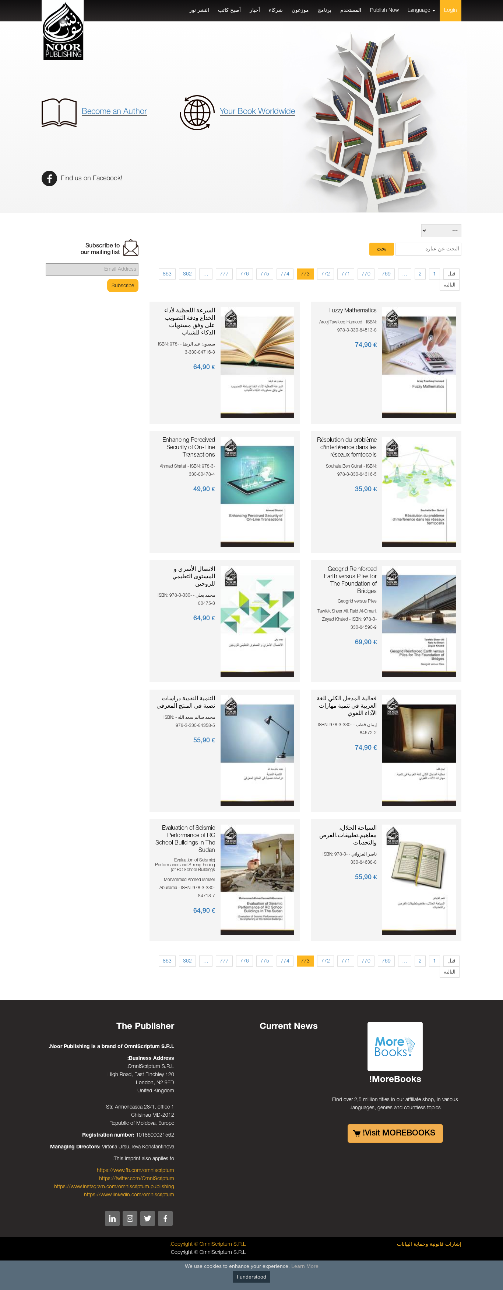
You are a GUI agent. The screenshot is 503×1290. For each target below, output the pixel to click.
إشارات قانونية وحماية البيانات (429, 1244)
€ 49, (204, 489)
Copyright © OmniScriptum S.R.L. (207, 1244)
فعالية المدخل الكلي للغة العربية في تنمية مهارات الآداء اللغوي (347, 706)
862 (187, 274)
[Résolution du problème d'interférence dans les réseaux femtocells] (419, 491)
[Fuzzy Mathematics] (419, 362)
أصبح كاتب (229, 10)
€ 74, (366, 345)
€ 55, (204, 740)
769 (386, 274)
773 (305, 274)
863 (167, 274)
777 (224, 274)
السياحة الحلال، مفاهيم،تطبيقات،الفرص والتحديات (348, 836)
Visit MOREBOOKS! (399, 1133)
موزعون (300, 10)
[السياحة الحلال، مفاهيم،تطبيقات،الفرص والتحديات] (419, 879)
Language (420, 10)
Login (450, 10)
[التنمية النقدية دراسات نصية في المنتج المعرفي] (257, 750)
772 (325, 274)
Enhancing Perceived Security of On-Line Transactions (188, 448)
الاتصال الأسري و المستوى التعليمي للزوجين (193, 577)
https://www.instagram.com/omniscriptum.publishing (114, 1187)
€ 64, (204, 367)
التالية (449, 285)
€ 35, (366, 489)
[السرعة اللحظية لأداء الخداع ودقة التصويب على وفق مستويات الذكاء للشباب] (257, 362)
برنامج (324, 10)
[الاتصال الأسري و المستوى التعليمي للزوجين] (257, 621)
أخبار (255, 10)
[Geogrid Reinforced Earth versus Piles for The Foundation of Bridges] (419, 621)
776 (244, 274)
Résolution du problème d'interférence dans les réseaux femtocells (347, 448)
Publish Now (384, 10)
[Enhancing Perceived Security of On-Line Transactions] (257, 491)
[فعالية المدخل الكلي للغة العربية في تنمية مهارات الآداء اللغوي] (419, 750)
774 (285, 274)
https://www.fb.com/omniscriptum (135, 1170)
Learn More (305, 1266)
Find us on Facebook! (90, 178)
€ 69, (366, 642)
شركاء (276, 10)
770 (366, 274)
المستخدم (350, 10)
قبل (451, 274)
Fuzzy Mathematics (352, 310)
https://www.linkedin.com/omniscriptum (129, 1195)
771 (345, 274)
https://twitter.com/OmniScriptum (136, 1178)
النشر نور (199, 10)
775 (264, 274)
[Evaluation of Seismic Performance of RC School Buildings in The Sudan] (257, 879)
